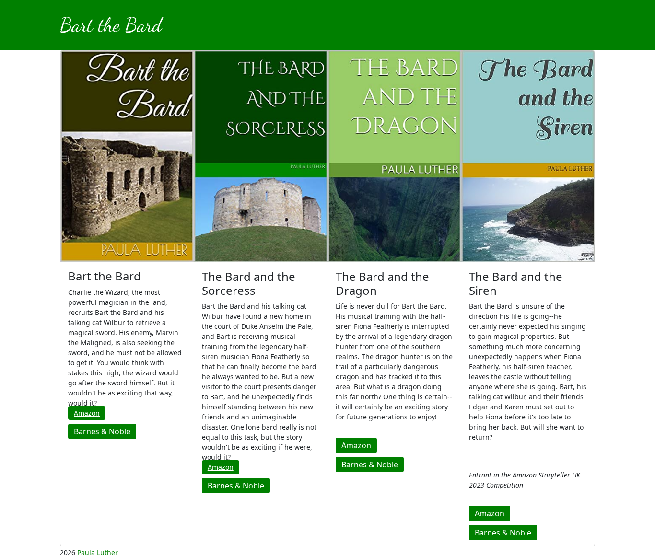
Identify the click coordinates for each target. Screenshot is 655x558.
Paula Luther (97, 552)
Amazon (87, 413)
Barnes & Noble (102, 431)
